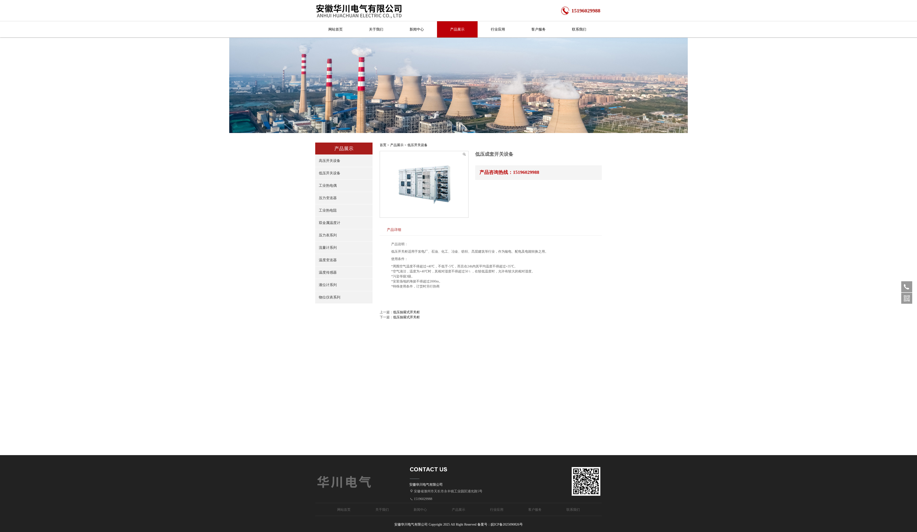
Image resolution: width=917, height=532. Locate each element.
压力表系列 (328, 235)
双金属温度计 (329, 223)
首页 (383, 145)
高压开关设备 (329, 161)
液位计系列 (328, 285)
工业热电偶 (328, 185)
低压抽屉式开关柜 (406, 312)
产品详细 (394, 230)
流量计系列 (328, 248)
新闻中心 (417, 29)
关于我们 (376, 29)
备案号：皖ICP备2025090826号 (500, 524)
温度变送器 (328, 260)
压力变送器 (328, 198)
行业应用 (498, 29)
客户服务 (538, 29)
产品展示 (457, 29)
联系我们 (579, 29)
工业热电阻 (328, 210)
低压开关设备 (329, 173)
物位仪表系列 (329, 297)
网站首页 (335, 29)
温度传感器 (328, 272)
